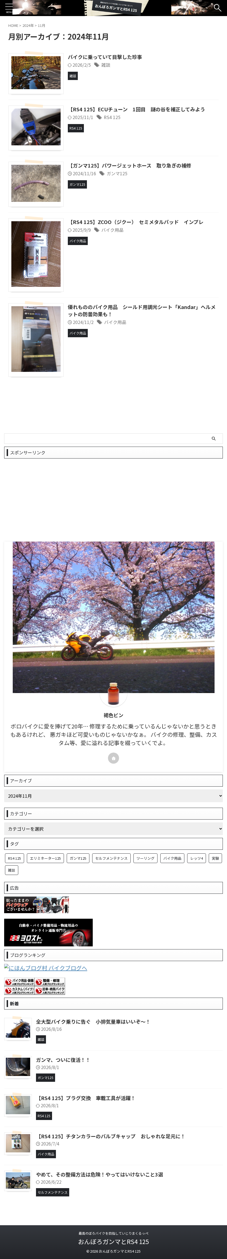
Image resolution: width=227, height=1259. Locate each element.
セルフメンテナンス (111, 858)
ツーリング (145, 858)
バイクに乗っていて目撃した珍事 (105, 56)
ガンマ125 (117, 173)
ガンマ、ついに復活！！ (63, 1059)
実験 (215, 858)
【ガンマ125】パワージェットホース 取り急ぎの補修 (129, 165)
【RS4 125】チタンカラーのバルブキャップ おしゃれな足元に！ (110, 1136)
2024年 (28, 25)
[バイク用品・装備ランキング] (19, 982)
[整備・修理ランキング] (50, 982)
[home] (113, 758)
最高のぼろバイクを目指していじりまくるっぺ (113, 1233)
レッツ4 (196, 858)
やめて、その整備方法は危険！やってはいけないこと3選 (99, 1174)
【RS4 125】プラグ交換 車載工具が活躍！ (86, 1097)
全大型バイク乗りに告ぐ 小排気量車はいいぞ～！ (93, 1021)
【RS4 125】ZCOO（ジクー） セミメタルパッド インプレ (135, 221)
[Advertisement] (113, 500)
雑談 (105, 64)
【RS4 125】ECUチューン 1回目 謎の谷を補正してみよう (136, 109)
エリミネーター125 (45, 858)
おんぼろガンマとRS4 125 (113, 1241)
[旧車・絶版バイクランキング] (50, 991)
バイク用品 (112, 229)
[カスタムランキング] (19, 991)
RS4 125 (112, 117)
